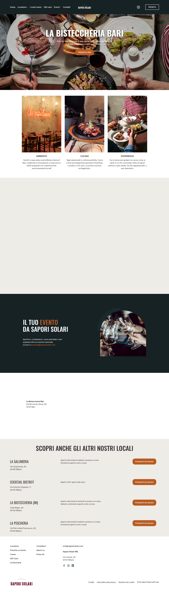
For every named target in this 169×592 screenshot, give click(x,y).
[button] (23, 7)
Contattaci (41, 546)
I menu (13, 554)
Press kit (40, 554)
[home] (84, 7)
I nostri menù (36, 7)
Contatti (66, 7)
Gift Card (14, 558)
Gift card (48, 7)
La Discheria (15, 562)
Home (12, 7)
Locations (14, 546)
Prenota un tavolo (18, 550)
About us (40, 550)
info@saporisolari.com (73, 546)
